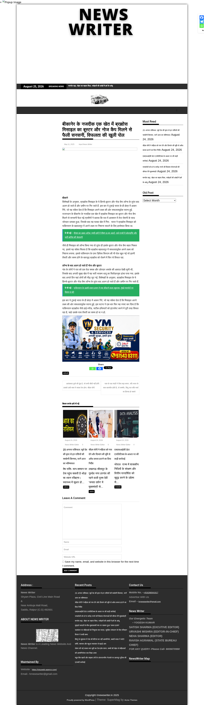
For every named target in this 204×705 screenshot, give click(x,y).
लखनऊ (92, 491)
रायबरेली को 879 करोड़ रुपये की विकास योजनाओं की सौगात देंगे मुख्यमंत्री (100, 616)
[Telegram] (202, 22)
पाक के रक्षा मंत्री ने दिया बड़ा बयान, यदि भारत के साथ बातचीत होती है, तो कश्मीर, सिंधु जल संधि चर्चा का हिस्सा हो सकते (120, 387)
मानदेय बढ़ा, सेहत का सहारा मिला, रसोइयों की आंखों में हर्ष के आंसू (97, 621)
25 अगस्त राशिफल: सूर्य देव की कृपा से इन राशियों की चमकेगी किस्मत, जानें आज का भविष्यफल (100, 86)
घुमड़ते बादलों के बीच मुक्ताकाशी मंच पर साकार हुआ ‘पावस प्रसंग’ (97, 625)
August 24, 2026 (71, 440)
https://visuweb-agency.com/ (44, 669)
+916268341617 (151, 593)
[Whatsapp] (92, 368)
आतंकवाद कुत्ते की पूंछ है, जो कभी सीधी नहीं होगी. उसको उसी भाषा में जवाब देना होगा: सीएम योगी (81, 385)
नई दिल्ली (65, 373)
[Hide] (203, 30)
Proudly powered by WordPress (81, 700)
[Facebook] (99, 368)
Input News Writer (85, 144)
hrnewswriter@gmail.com (149, 601)
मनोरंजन (66, 487)
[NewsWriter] (102, 40)
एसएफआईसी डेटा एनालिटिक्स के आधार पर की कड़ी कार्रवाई (95, 611)
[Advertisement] (102, 62)
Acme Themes (130, 700)
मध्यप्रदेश (118, 487)
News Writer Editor (72, 445)
